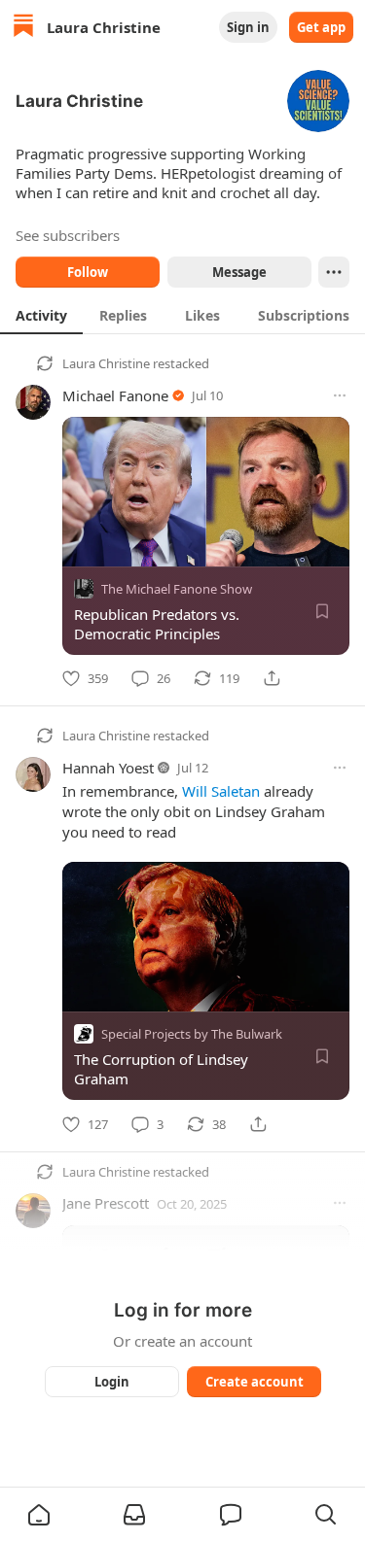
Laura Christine (106, 363)
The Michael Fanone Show (176, 589)
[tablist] (182, 314)
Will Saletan (221, 791)
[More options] (339, 395)
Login (111, 1381)
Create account (253, 1381)
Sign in (248, 27)
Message (238, 272)
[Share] (271, 678)
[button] (39, 1514)
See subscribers (68, 235)
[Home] (23, 28)
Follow (87, 272)
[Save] (322, 611)
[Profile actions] (333, 272)
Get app (321, 27)
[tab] (41, 314)
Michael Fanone (115, 395)
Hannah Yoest (108, 767)
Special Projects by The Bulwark (191, 1035)
